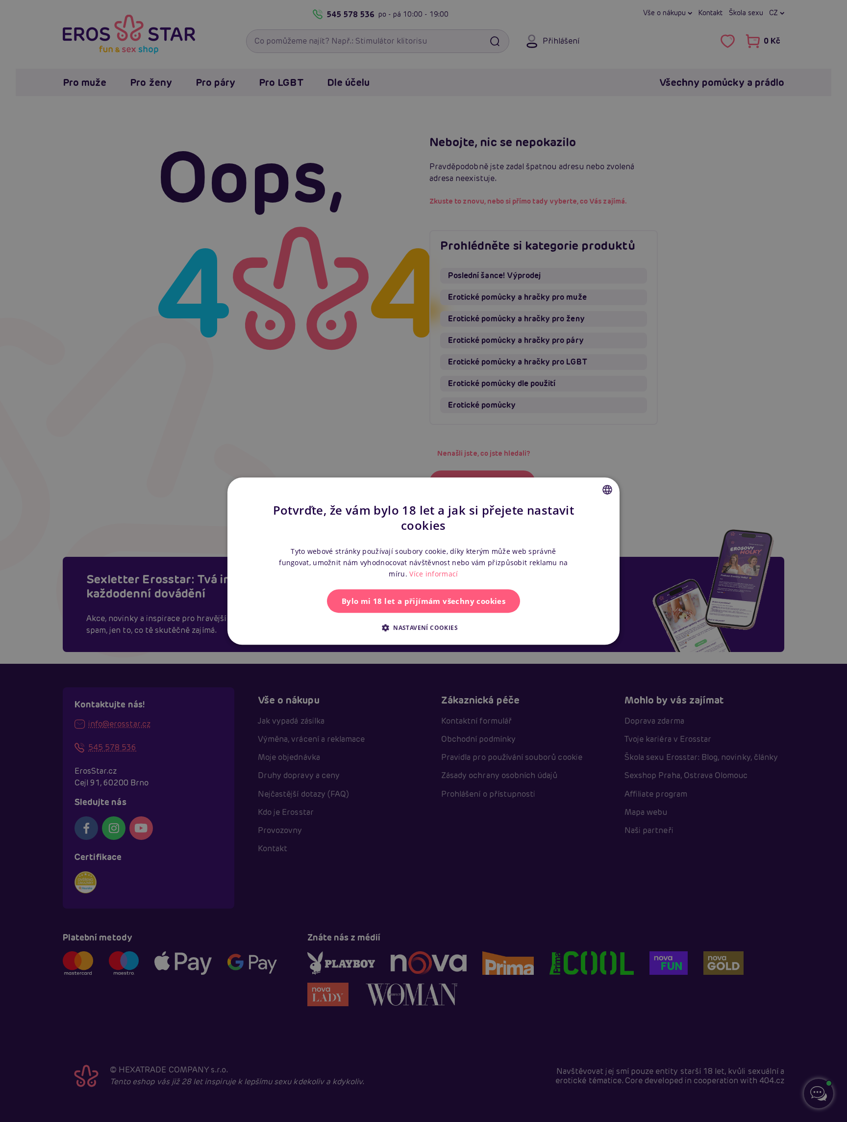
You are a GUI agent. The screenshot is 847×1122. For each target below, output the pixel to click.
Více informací (433, 573)
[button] (423, 627)
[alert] (423, 561)
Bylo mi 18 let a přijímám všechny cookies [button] (423, 601)
